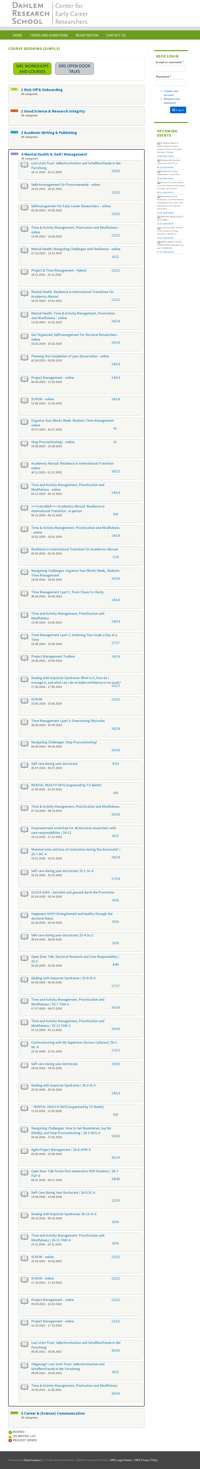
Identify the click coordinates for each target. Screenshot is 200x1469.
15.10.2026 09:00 (165, 213)
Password (163, 76)
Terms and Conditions (49, 35)
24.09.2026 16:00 (165, 156)
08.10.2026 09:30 (165, 192)
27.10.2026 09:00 (165, 252)
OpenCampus (32, 1460)
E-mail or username (169, 62)
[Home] (49, 13)
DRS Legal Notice (121, 1460)
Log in (179, 110)
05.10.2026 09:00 (165, 167)
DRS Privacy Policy (146, 1460)
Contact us (116, 35)
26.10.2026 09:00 (165, 238)
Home (17, 35)
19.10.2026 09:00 (165, 224)
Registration (87, 35)
